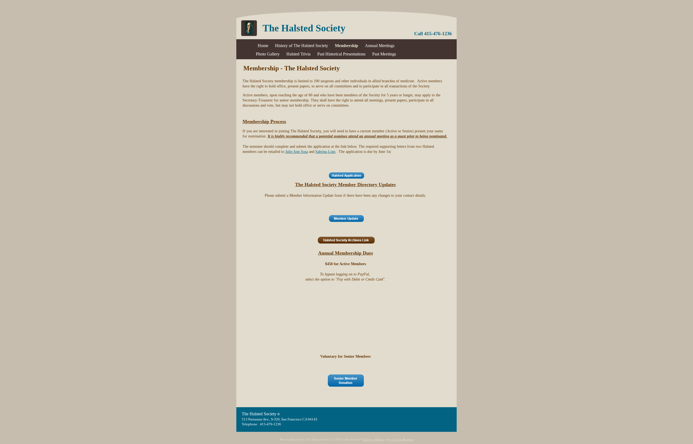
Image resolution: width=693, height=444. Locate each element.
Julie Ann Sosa (296, 152)
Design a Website (373, 439)
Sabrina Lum (325, 152)
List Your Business (401, 439)
